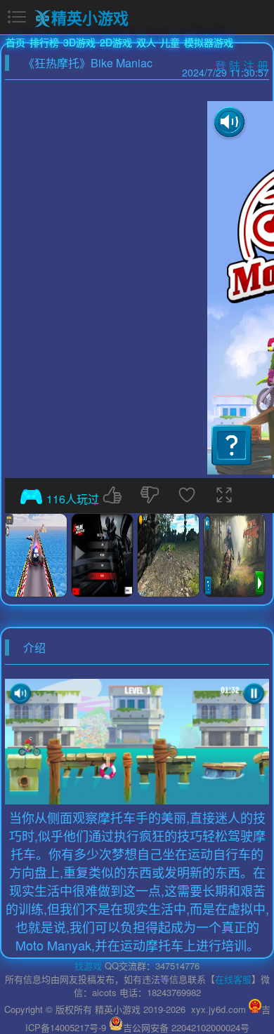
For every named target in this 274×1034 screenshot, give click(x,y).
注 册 (255, 66)
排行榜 (44, 42)
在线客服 (233, 979)
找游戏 (88, 965)
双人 (146, 42)
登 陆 (227, 66)
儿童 (170, 42)
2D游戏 (116, 42)
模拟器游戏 (208, 42)
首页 (15, 42)
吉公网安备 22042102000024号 (186, 1027)
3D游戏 (79, 42)
